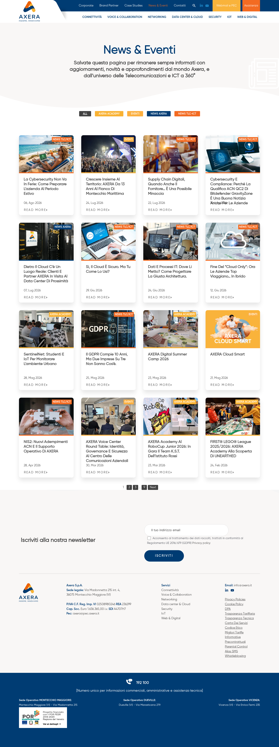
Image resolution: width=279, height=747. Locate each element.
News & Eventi (158, 5)
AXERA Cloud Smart (227, 354)
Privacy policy (201, 543)
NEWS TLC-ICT (187, 113)
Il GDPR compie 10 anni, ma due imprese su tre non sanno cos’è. (107, 359)
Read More (35, 210)
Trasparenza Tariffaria (240, 613)
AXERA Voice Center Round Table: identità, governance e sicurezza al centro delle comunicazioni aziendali (107, 451)
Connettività (92, 17)
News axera (159, 113)
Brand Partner (108, 5)
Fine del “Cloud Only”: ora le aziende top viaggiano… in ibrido (232, 271)
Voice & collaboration (124, 17)
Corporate (86, 5)
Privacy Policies (235, 599)
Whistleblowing (235, 656)
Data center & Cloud (175, 604)
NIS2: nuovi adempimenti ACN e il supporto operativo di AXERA (46, 446)
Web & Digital (247, 17)
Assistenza (251, 5)
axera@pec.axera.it (86, 613)
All (85, 113)
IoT (163, 613)
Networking (157, 17)
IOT (229, 17)
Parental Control (236, 646)
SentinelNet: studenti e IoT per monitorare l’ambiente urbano (44, 359)
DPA (228, 609)
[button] (194, 5)
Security (215, 17)
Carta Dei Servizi (236, 623)
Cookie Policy (234, 604)
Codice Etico (234, 627)
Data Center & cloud (187, 17)
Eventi (135, 113)
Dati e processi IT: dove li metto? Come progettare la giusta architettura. (170, 271)
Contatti (180, 5)
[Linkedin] (201, 5)
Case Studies (134, 5)
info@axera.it (243, 585)
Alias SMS (231, 651)
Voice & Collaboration (176, 594)
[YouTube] (207, 5)
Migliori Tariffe (234, 632)
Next (153, 487)
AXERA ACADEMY (109, 113)
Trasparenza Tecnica (239, 618)
